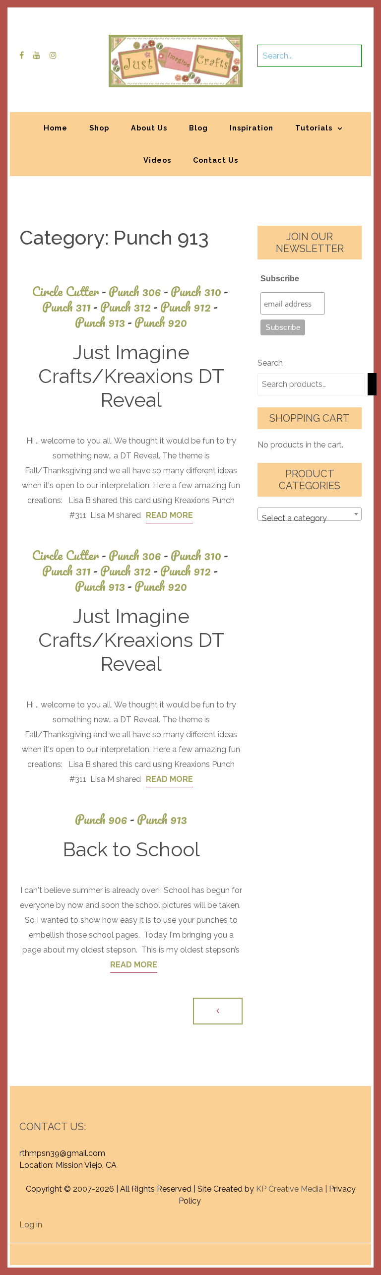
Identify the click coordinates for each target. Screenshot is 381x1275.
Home (55, 128)
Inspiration (251, 128)
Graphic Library (294, 1249)
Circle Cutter (69, 291)
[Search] (372, 384)
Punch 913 (103, 322)
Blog (198, 128)
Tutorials (313, 128)
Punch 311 (70, 307)
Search (270, 363)
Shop (99, 128)
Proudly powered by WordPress (117, 1249)
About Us (149, 128)
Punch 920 (160, 322)
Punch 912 (189, 307)
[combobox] (309, 514)
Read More (169, 515)
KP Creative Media (289, 1189)
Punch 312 (129, 307)
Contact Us (215, 160)
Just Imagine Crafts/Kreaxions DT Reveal (131, 375)
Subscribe (279, 278)
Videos (157, 160)
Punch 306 (138, 291)
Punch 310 (199, 291)
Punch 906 (104, 819)
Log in (30, 1224)
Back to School (131, 849)
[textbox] (309, 518)
